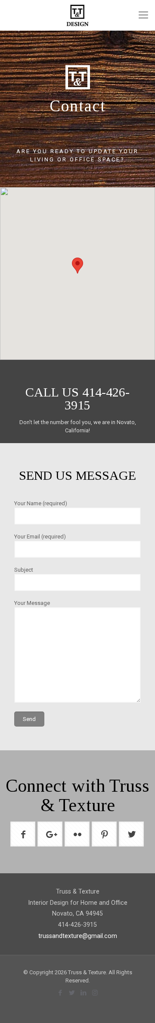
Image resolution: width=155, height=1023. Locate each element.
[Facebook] (60, 993)
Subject (23, 570)
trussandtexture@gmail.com (77, 935)
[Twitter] (71, 993)
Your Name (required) (40, 503)
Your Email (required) (40, 536)
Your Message (32, 603)
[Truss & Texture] (77, 15)
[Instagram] (94, 993)
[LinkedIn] (83, 993)
